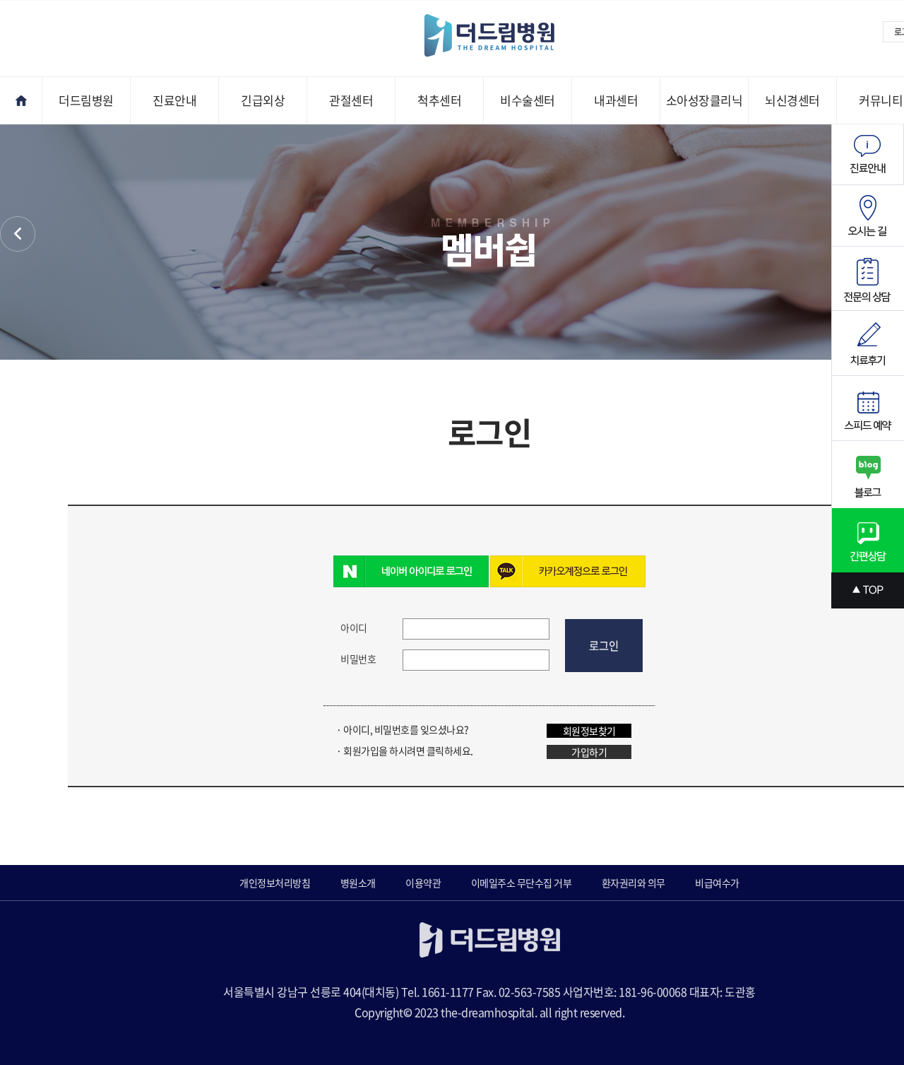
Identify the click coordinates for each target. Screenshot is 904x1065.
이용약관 (423, 883)
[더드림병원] (500, 36)
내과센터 (616, 100)
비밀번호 (358, 659)
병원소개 (358, 883)
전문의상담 (867, 279)
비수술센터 (527, 100)
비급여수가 (717, 883)
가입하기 (589, 752)
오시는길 (867, 216)
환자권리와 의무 (633, 883)
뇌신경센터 (792, 100)
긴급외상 (263, 100)
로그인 (604, 645)
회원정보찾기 (589, 731)
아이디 (353, 627)
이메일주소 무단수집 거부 (521, 883)
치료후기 (867, 343)
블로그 (867, 474)
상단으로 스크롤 (867, 590)
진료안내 (174, 100)
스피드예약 (867, 408)
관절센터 (351, 100)
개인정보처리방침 (274, 883)
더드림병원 (86, 100)
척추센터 (439, 100)
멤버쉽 (17, 234)
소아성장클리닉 (704, 100)
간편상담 (867, 540)
